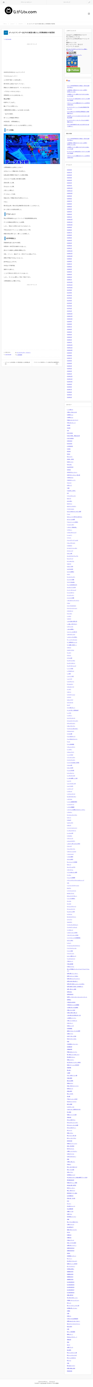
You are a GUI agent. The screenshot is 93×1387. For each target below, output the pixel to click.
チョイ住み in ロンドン (72, 739)
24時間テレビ (70, 414)
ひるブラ (69, 825)
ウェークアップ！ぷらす (72, 540)
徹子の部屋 (69, 1104)
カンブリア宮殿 (70, 579)
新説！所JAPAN (70, 1146)
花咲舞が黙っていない (72, 1308)
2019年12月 (69, 219)
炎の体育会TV (70, 1227)
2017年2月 (69, 308)
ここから (69, 616)
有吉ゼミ (69, 1164)
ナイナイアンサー (71, 760)
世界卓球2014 (70, 994)
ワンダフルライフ (71, 958)
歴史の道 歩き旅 (71, 1198)
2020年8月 (69, 198)
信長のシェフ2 (70, 1025)
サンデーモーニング (71, 665)
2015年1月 (69, 373)
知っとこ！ (69, 1258)
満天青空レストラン (71, 1216)
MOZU (68, 454)
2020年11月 (69, 190)
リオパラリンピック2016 (72, 935)
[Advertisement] (32, 58)
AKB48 (68, 425)
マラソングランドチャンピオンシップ (75, 880)
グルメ (68, 603)
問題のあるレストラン (72, 1051)
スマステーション (71, 694)
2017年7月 (69, 295)
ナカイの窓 (69, 765)
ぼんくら (69, 864)
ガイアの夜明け (70, 571)
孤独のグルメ (70, 1083)
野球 (68, 1342)
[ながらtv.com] (20, 11)
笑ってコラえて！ (71, 1266)
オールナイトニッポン (72, 548)
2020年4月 (69, 209)
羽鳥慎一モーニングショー (73, 1300)
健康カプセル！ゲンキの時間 (73, 1031)
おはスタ (69, 563)
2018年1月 (69, 279)
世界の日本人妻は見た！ (72, 981)
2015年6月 (69, 360)
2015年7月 (69, 358)
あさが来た (69, 501)
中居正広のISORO (71, 1002)
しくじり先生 (70, 668)
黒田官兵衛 (69, 1371)
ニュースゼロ (70, 786)
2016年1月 (69, 342)
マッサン (69, 875)
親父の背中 (69, 1326)
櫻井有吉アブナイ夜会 (72, 1193)
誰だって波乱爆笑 (71, 1331)
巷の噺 (68, 1096)
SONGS (69, 469)
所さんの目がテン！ (71, 1127)
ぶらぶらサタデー (71, 841)
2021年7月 (69, 172)
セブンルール (70, 702)
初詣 (68, 1041)
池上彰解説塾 (70, 1208)
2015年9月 (69, 352)
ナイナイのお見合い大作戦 (73, 762)
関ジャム (69, 1360)
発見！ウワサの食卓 (71, 1242)
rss (89, 14)
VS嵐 (68, 488)
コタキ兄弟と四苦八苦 (72, 621)
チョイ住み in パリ (71, 736)
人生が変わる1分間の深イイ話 (74, 1015)
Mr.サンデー (69, 456)
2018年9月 (69, 258)
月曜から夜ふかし (71, 1161)
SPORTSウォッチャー (72, 472)
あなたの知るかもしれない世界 (74, 511)
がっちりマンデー (21, 352)
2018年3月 (69, 274)
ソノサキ (69, 712)
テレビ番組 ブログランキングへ (74, 55)
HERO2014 (69, 440)
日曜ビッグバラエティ (72, 1151)
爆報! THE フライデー (72, 1229)
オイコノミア (70, 550)
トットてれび (70, 754)
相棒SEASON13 (70, 1248)
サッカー (69, 652)
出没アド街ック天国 (71, 1036)
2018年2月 (69, 277)
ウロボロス (69, 545)
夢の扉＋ (69, 1070)
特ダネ (68, 1232)
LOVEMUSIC (70, 446)
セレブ (68, 705)
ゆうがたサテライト (71, 916)
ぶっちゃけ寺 (70, 833)
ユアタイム (69, 914)
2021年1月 (69, 185)
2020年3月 (69, 211)
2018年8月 (69, 261)
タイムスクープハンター (72, 720)
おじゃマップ (70, 558)
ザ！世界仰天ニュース (72, 642)
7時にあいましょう (71, 422)
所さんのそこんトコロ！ (72, 1122)
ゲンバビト (69, 613)
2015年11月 (69, 347)
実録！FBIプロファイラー (73, 1085)
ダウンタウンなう (71, 723)
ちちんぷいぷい (70, 731)
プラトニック (70, 838)
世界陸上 (69, 999)
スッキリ (69, 689)
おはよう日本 (70, 566)
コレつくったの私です (72, 631)
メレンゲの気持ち (71, 898)
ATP (68, 430)
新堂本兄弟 (69, 1140)
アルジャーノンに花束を (72, 522)
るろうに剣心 (70, 940)
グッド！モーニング (71, 590)
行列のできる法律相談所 (72, 1318)
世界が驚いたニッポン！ (72, 973)
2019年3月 (69, 243)
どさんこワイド (70, 752)
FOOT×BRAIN (70, 438)
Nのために (69, 464)
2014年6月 (69, 392)
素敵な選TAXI (70, 1295)
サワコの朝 (69, 658)
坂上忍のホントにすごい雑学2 (74, 1062)
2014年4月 (69, 397)
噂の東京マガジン (71, 1057)
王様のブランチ (70, 1240)
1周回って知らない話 (72, 412)
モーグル (69, 901)
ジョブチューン (70, 681)
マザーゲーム (70, 869)
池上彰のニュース (71, 1206)
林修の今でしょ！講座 (72, 1182)
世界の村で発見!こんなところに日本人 (75, 984)
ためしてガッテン (71, 726)
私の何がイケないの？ (72, 1261)
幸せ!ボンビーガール (71, 1101)
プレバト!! (69, 846)
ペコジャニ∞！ (70, 854)
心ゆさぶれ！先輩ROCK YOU (73, 1109)
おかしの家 (69, 553)
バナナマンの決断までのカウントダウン (76, 809)
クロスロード (70, 610)
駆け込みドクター (71, 1365)
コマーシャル (70, 626)
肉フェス (69, 1302)
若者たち (69, 1316)
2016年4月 (69, 334)
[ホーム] (3, 2)
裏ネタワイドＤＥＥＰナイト (73, 1323)
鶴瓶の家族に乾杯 (71, 1368)
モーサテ (69, 903)
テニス (68, 741)
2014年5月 (69, 394)
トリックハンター (71, 757)
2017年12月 (69, 282)
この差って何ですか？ (72, 624)
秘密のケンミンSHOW (72, 1263)
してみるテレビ (70, 671)
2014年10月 (69, 381)
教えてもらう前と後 (71, 1135)
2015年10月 (69, 350)
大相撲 (68, 1072)
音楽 (68, 1363)
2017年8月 (69, 292)
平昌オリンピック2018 (72, 1099)
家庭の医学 (69, 1091)
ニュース (69, 780)
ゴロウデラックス (71, 634)
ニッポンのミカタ (71, 775)
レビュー (69, 943)
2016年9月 (69, 321)
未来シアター (70, 1172)
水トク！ (69, 1203)
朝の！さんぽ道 (70, 1169)
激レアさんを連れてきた (72, 1221)
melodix (68, 448)
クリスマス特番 (70, 597)
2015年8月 (69, 355)
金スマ (68, 1344)
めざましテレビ (70, 893)
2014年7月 (69, 389)
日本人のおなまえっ (71, 1156)
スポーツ (69, 692)
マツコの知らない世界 (72, 872)
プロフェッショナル (71, 851)
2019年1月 (69, 248)
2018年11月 (69, 253)
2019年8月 (69, 229)
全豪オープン (70, 1033)
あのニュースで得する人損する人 (74, 516)
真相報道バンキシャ (71, 1255)
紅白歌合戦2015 (70, 1284)
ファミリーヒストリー (72, 827)
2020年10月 (69, 193)
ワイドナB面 (70, 950)
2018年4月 (69, 271)
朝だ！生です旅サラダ (72, 1167)
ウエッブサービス (71, 543)
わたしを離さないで (71, 956)
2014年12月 (69, 376)
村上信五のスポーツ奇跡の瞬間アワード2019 (77, 1177)
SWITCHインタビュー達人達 (73, 475)
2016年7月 (69, 326)
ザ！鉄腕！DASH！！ (72, 644)
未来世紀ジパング (71, 1174)
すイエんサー (70, 684)
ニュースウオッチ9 (71, 783)
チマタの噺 (69, 733)
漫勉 (68, 1219)
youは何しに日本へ (71, 490)
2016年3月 (69, 337)
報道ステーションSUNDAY (73, 1065)
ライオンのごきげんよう (72, 924)
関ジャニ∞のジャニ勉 (72, 1352)
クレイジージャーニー (72, 608)
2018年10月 (69, 256)
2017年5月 (69, 300)
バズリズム (69, 799)
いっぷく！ (69, 535)
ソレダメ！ (69, 715)
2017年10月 (69, 287)
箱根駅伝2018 (70, 1279)
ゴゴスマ (69, 618)
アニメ (68, 514)
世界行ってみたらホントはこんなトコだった (77, 997)
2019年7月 (69, 232)
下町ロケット (70, 961)
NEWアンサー (70, 461)
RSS (69, 80)
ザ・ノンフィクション (72, 639)
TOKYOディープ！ (71, 480)
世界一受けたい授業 (71, 989)
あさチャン (69, 503)
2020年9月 (69, 196)
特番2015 (69, 1237)
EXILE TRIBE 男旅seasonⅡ (73, 435)
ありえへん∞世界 (71, 519)
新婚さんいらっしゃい (72, 1143)
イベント (69, 537)
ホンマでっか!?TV (71, 867)
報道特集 (69, 1067)
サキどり (69, 647)
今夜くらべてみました (72, 1020)
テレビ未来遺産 (70, 744)
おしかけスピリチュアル (72, 556)
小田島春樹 (19, 354)
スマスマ (69, 697)
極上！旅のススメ (71, 1190)
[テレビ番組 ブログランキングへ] (71, 53)
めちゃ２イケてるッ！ (72, 896)
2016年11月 (69, 316)
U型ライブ (69, 485)
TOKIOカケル (70, 477)
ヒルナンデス (70, 822)
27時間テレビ (70, 417)
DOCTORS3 (70, 433)
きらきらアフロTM (71, 587)
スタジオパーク (70, 686)
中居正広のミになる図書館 (73, 1004)
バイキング (69, 791)
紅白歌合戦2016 (70, 1287)
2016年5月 (69, 332)
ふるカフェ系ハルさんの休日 (73, 843)
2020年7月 (69, 201)
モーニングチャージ (71, 906)
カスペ (68, 574)
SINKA (57, 1383)
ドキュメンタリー (71, 746)
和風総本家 (69, 1049)
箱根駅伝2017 (70, 1276)
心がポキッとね (70, 1106)
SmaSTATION (70, 467)
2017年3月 (69, 305)
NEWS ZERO (70, 459)
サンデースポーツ (71, 663)
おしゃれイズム (70, 561)
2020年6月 (69, 203)
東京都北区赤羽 (70, 1180)
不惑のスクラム (70, 966)
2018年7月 (69, 263)
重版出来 (69, 1339)
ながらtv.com (8, 39)
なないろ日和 (70, 767)
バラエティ (28, 352)
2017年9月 (69, 290)
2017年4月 (69, 303)
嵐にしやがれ (70, 1093)
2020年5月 (69, 206)
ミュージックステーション (73, 885)
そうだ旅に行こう (71, 707)
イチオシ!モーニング (71, 532)
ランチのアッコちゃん (72, 927)
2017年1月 (69, 311)
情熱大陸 (69, 1117)
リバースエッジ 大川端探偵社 (73, 937)
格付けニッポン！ (71, 1187)
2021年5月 (69, 175)
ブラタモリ (69, 835)
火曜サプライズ (70, 1224)
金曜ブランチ (70, 1347)
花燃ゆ (68, 1310)
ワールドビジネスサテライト (73, 945)
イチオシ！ (69, 529)
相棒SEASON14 (70, 1250)
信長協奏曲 (69, 1028)
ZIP (68, 493)
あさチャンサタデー (71, 506)
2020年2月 (69, 214)
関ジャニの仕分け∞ (71, 1357)
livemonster (69, 443)
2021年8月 (69, 169)
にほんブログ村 (69, 50)
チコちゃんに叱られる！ (72, 728)
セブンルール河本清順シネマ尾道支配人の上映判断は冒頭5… (17, 363)
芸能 (68, 1313)
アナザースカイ (70, 509)
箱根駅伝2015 (70, 1271)
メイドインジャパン (71, 890)
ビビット (69, 817)
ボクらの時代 (70, 859)
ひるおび (69, 820)
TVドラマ (69, 482)
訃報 (68, 1329)
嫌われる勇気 (70, 1080)
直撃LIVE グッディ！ (71, 1245)
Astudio (68, 427)
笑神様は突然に (70, 1268)
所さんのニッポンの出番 (72, 1125)
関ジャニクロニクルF (72, 1355)
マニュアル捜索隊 (71, 877)
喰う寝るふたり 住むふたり (73, 1054)
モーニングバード (71, 909)
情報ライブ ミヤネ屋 (71, 1114)
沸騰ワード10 (70, 1211)
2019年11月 (69, 222)
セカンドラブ (70, 699)
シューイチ (69, 678)
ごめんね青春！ (70, 629)
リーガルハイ (70, 929)
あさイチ (69, 498)
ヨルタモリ (69, 922)
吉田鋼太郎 (69, 1046)
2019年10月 (69, 224)
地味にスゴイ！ (70, 1059)
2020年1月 (69, 216)
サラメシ (69, 655)
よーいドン (69, 919)
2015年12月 (69, 345)
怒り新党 (69, 1112)
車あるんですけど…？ (72, 1337)
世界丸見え (69, 991)
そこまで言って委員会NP (72, 710)
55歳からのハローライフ (72, 420)
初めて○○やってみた (71, 1038)
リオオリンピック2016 (72, 932)
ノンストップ (70, 788)
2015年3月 (69, 368)
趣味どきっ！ (70, 1334)
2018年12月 (69, 250)
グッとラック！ (70, 595)
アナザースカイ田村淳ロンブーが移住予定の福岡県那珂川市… (46, 363)
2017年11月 (69, 284)
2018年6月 (69, 266)
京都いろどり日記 (71, 1010)
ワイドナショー (70, 953)
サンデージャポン (71, 660)
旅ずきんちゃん (70, 1148)
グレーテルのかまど (71, 605)
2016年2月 (69, 339)
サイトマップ (67, 2)
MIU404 (69, 451)
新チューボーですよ (71, 1138)
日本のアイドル (70, 1153)
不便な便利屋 (70, 963)
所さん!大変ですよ (71, 1119)
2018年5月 (69, 269)
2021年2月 (69, 182)
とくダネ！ (69, 749)
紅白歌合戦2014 (70, 1282)
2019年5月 (69, 237)
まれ (68, 882)
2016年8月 (69, 324)
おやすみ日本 (70, 569)
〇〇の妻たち (70, 409)
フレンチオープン (71, 848)
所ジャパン (69, 1130)
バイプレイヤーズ (71, 793)
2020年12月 (69, 188)
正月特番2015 (70, 1195)
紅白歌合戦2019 (70, 1292)
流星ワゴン (69, 1214)
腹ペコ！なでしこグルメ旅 (73, 1305)
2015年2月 (69, 371)
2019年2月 (69, 245)
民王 (68, 1201)
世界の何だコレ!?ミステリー (73, 978)
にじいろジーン (70, 773)
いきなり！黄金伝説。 (72, 527)
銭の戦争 (69, 1350)
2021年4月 (69, 177)
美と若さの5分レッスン (72, 1297)
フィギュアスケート (71, 830)
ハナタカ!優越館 (70, 807)
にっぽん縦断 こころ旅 (72, 778)
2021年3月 (69, 180)
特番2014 (69, 1235)
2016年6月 (69, 329)
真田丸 (68, 1253)
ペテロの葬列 (70, 856)
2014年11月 (69, 379)
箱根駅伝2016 (70, 1274)
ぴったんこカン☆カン (72, 814)
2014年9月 (69, 384)
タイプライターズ (71, 718)
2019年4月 (69, 240)
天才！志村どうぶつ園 (72, 1075)
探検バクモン (70, 1133)
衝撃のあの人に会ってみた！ (73, 1321)
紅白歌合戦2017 (70, 1289)
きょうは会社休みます (72, 584)
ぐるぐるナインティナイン (73, 600)
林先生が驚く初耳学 (71, 1185)
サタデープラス (70, 650)
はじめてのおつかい (71, 796)
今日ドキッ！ (70, 1023)
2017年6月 (69, 297)
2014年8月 (69, 386)
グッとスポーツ (70, 592)
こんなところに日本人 (72, 637)
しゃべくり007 (70, 676)
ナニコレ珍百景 (70, 770)
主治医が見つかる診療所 (72, 1007)
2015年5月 (69, 363)
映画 (68, 1159)
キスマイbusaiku (71, 582)
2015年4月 (69, 365)
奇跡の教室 (69, 1078)
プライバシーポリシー (26, 2)
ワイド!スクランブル (71, 948)
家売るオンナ (70, 1088)
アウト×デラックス (71, 495)
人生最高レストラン (71, 1017)
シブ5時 (69, 673)
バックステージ (70, 804)
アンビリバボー (70, 524)
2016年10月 (69, 318)
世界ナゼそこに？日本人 (72, 976)
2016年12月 (69, 313)
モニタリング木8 (71, 911)
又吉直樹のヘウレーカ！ (72, 1044)
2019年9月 (69, 227)
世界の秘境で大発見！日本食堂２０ (75, 986)
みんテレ (69, 888)
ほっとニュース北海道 (72, 862)
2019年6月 (69, 235)
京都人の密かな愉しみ (72, 1012)
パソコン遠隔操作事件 (72, 801)
